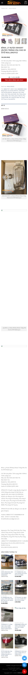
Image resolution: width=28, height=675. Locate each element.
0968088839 (20, 89)
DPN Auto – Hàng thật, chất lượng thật (14, 669)
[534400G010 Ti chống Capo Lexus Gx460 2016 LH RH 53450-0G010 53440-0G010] (7, 614)
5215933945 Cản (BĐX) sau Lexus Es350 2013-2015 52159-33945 (20, 599)
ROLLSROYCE (11, 99)
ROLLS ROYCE (12, 8)
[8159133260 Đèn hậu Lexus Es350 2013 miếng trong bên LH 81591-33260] (7, 641)
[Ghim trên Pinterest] (16, 77)
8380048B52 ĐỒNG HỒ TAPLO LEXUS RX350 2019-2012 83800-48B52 (21, 626)
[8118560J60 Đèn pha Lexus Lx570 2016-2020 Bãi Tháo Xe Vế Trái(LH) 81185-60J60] (7, 587)
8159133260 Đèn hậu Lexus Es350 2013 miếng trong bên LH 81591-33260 (6, 653)
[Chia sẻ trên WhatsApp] (9, 77)
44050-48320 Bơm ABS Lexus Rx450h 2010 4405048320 (7, 573)
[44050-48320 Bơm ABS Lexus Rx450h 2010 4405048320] (7, 562)
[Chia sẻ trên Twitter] (13, 77)
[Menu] (2, 3)
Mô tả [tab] (3, 105)
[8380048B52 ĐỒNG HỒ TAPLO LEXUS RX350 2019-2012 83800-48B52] (21, 614)
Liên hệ (14, 670)
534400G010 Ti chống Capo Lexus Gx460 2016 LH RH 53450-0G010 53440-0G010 (6, 626)
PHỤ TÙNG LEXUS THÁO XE (15, 96)
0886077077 (7, 89)
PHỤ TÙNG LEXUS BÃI (10, 94)
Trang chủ (4, 8)
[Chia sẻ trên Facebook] (11, 77)
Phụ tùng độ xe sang (14, 668)
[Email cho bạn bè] (15, 77)
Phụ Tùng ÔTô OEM (14, 97)
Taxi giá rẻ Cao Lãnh (16, 665)
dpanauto (15, 92)
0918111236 (14, 89)
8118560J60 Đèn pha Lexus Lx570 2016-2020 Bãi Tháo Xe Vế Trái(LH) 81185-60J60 (7, 600)
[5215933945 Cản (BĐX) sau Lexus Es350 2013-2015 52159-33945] (21, 587)
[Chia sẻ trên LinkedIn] (18, 77)
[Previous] (3, 24)
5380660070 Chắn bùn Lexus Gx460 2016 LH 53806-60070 (20, 653)
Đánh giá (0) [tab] (5, 108)
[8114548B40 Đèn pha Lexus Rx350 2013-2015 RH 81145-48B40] (21, 562)
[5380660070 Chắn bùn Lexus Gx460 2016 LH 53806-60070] (21, 641)
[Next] (24, 24)
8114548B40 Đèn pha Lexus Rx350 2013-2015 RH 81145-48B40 (21, 573)
